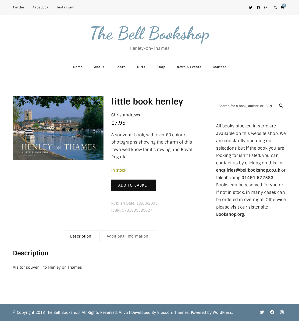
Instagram (66, 7)
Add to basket (133, 185)
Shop (161, 67)
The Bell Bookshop (149, 33)
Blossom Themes (173, 312)
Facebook (41, 7)
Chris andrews (125, 115)
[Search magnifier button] (281, 105)
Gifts (141, 67)
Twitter (19, 7)
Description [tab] (80, 236)
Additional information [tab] (127, 236)
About (99, 67)
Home (78, 67)
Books (121, 67)
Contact (219, 67)
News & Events (189, 67)
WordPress (222, 312)
